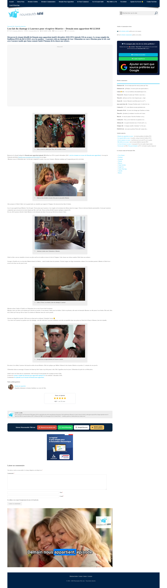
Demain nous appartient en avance (125, 136)
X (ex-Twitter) (121, 155)
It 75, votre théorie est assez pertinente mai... (135, 107)
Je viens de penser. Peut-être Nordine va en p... (133, 116)
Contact (80, 576)
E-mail (61, 496)
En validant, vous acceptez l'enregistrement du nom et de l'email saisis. (23, 500)
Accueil (11, 2)
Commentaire (10, 473)
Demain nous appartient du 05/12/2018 (29, 157)
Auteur (85, 576)
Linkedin (120, 171)
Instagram (120, 159)
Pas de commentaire (70, 31)
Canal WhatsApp (14, 5)
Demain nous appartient (66, 2)
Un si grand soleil (97, 2)
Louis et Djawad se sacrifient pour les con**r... (134, 101)
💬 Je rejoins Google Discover (138, 58)
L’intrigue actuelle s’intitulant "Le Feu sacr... (135, 126)
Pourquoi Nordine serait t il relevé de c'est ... (139, 104)
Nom (61, 492)
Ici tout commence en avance (124, 140)
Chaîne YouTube (152, 2)
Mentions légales (74, 576)
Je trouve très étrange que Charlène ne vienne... (138, 110)
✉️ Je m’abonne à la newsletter (138, 54)
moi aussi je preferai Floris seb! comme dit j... (136, 129)
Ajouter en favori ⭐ (136, 2)
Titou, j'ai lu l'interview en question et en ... (135, 119)
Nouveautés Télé (10, 26)
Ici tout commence (83, 2)
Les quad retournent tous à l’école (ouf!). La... (135, 122)
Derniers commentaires (48, 2)
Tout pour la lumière (132, 146)
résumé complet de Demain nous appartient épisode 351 (29, 375)
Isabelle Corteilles (47, 31)
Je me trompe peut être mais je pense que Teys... (137, 85)
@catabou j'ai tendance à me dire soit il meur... (134, 113)
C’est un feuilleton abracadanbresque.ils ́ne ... (136, 91)
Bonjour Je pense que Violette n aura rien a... (135, 94)
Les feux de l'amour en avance (124, 144)
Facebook (120, 157)
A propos (90, 576)
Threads (120, 161)
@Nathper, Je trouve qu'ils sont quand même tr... (137, 88)
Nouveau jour (121, 146)
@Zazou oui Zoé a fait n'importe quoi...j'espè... (134, 98)
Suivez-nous (20, 2)
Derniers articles (33, 2)
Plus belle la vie (112, 2)
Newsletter (123, 2)
